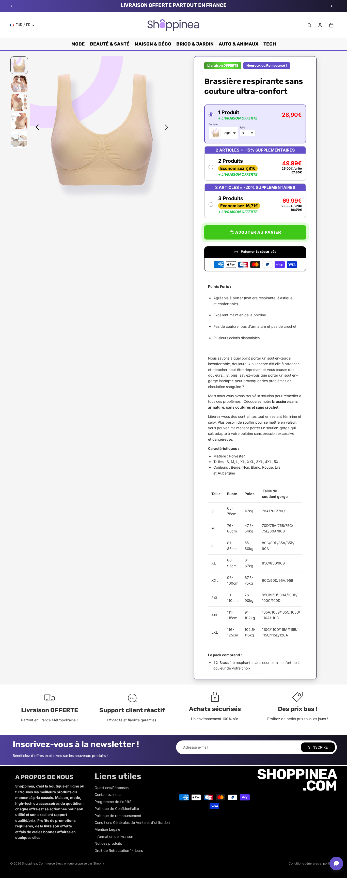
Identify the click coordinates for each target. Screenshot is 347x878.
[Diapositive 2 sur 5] (19, 84)
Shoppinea (29, 863)
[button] (255, 124)
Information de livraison (113, 836)
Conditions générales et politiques (313, 863)
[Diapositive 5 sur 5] (19, 139)
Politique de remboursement (117, 815)
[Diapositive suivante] (331, 6)
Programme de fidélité (112, 801)
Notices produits (108, 843)
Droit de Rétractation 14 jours (118, 850)
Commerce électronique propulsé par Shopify (71, 863)
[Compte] (320, 25)
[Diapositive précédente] (12, 6)
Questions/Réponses (111, 787)
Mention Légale (107, 829)
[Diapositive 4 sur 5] (19, 121)
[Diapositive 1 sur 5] (19, 65)
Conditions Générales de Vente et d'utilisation (132, 822)
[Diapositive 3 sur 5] (19, 102)
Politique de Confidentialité (116, 808)
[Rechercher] (309, 25)
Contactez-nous (107, 794)
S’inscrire (318, 747)
